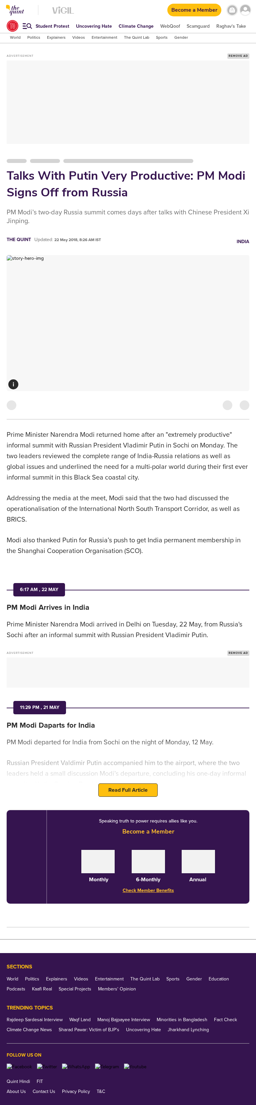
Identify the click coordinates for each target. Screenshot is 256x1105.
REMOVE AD (238, 56)
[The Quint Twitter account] (47, 1067)
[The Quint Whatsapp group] (76, 1067)
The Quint (19, 239)
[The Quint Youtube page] (135, 1067)
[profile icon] (245, 10)
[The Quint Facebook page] (19, 1067)
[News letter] (232, 10)
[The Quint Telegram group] (107, 1067)
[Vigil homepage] (63, 13)
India (243, 241)
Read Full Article (128, 790)
